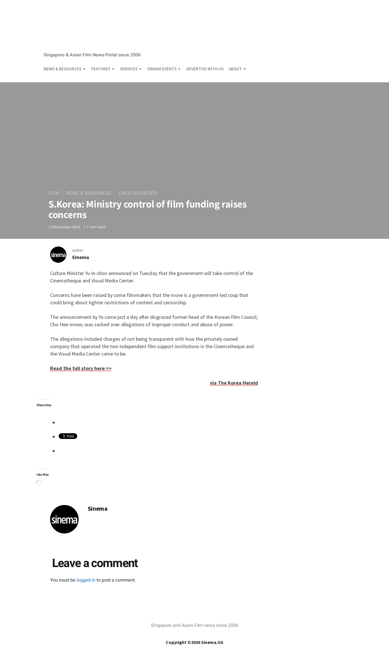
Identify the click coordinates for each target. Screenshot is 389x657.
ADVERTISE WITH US (205, 68)
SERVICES (129, 68)
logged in (86, 580)
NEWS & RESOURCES (62, 68)
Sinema (80, 257)
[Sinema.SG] (82, 44)
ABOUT (235, 68)
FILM (53, 193)
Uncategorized (137, 193)
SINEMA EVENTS (162, 68)
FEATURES (100, 68)
